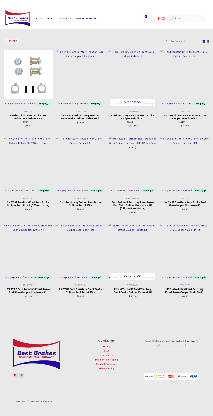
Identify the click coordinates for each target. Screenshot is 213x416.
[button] (98, 18)
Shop (106, 351)
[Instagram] (163, 18)
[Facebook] (158, 18)
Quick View (28, 105)
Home (106, 346)
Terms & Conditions (106, 364)
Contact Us (106, 355)
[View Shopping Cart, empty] (143, 18)
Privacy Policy (106, 368)
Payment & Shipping (106, 359)
